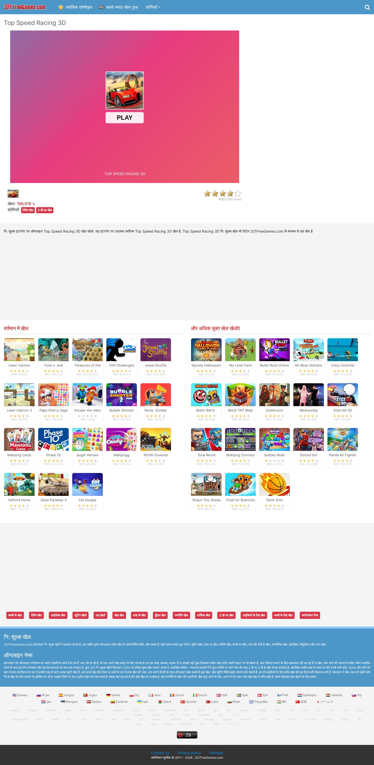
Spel (245, 695)
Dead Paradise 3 (53, 500)
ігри (345, 710)
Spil (265, 695)
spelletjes (118, 710)
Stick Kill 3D (343, 410)
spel (305, 710)
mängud (32, 710)
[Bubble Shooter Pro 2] (121, 394)
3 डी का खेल (45, 210)
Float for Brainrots (240, 500)
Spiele (115, 695)
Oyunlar (191, 701)
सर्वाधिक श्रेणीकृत (79, 7)
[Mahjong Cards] (19, 439)
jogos (68, 710)
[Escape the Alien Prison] (87, 394)
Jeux (157, 695)
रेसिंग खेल (28, 210)
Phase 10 (53, 455)
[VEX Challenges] (121, 349)
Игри (236, 701)
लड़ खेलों (100, 615)
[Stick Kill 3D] (342, 394)
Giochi (202, 695)
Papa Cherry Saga (53, 410)
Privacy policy (189, 753)
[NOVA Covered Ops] (155, 439)
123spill (261, 710)
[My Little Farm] (240, 349)
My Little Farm (240, 365)
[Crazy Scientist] (342, 349)
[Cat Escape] (87, 484)
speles (14, 710)
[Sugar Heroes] (87, 439)
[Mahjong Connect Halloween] (240, 439)
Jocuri (179, 695)
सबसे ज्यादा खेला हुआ (122, 7)
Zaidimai (121, 701)
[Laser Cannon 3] (19, 394)
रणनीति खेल (181, 615)
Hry (359, 695)
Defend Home (19, 500)
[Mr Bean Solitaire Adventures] (308, 349)
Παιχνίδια (260, 701)
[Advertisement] (312, 95)
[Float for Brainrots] (240, 484)
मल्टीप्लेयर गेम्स (310, 615)
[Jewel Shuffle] (155, 349)
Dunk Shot (274, 500)
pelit (332, 710)
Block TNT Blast (240, 410)
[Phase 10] (53, 439)
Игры (45, 695)
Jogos (93, 695)
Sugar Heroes (87, 455)
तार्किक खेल (203, 615)
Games (22, 695)
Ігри (145, 701)
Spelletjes (309, 695)
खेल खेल (119, 615)
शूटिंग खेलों (81, 615)
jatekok (99, 710)
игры (278, 710)
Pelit (285, 695)
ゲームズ (326, 701)
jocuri (83, 710)
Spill (224, 695)
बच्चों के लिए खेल (283, 615)
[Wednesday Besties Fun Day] (308, 394)
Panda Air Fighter (342, 455)
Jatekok (336, 695)
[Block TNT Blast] (240, 394)
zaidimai (51, 710)
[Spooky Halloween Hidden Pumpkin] (206, 349)
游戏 (303, 701)
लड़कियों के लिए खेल (254, 615)
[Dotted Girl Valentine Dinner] (308, 439)
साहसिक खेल (58, 615)
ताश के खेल (139, 615)
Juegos (69, 695)
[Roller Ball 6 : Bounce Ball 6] (206, 394)
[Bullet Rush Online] (274, 349)
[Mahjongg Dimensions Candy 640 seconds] (121, 439)
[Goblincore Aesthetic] (274, 394)
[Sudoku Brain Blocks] (274, 439)
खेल (284, 701)
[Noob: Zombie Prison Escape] (155, 394)
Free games (19, 719)
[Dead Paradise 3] (53, 484)
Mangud (71, 701)
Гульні (166, 701)
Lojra (214, 701)
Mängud (209, 719)
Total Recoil (206, 455)
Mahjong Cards (19, 455)
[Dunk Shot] (274, 484)
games (244, 710)
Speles (96, 701)
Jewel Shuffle (156, 365)
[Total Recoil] (206, 439)
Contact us (160, 753)
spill (292, 710)
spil (319, 710)
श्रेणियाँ (151, 7)
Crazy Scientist (343, 365)
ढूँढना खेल (160, 615)
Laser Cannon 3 (19, 410)
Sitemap (216, 753)
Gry (137, 695)
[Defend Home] (19, 484)
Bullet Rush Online (274, 365)
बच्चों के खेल (15, 615)
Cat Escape (87, 500)
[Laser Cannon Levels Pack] (19, 349)
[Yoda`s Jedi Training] (53, 349)
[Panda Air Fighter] (342, 439)
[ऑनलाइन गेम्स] (24, 7)
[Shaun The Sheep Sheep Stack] (206, 484)
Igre (48, 701)
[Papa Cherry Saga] (53, 394)
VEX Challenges (121, 365)
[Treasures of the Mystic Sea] (87, 349)
